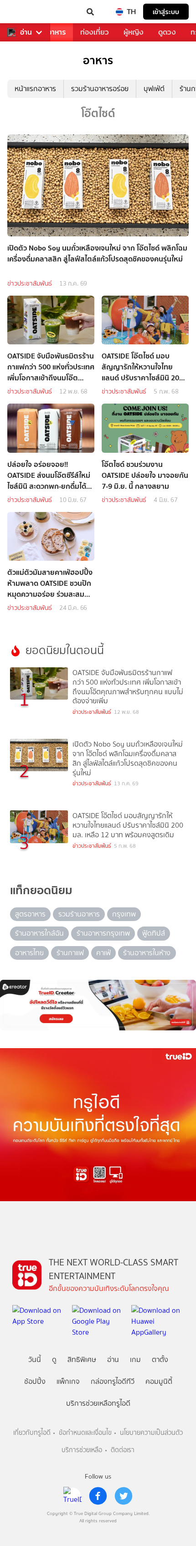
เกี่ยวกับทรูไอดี (32, 1433)
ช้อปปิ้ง (35, 1381)
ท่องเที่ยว (94, 32)
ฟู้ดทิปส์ (153, 933)
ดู (54, 1359)
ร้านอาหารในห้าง (146, 952)
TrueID (25, 11)
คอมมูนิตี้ (158, 1381)
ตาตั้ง (160, 1359)
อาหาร (56, 32)
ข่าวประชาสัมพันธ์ (29, 283)
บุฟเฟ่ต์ (154, 88)
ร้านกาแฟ (70, 952)
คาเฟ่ (103, 952)
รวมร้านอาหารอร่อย (100, 88)
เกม (135, 1359)
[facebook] (98, 1496)
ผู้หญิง (134, 32)
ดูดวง (167, 32)
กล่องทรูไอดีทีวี (112, 1381)
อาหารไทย (29, 952)
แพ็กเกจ (68, 1381)
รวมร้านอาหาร (79, 914)
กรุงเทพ (124, 914)
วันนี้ (34, 1359)
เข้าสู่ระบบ (166, 11)
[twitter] (123, 1496)
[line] (72, 1496)
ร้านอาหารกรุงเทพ (103, 933)
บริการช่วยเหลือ (82, 1450)
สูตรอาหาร (30, 914)
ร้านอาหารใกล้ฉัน (39, 933)
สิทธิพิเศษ (81, 1359)
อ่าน (26, 32)
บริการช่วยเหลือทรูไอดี (98, 1403)
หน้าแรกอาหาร (35, 88)
